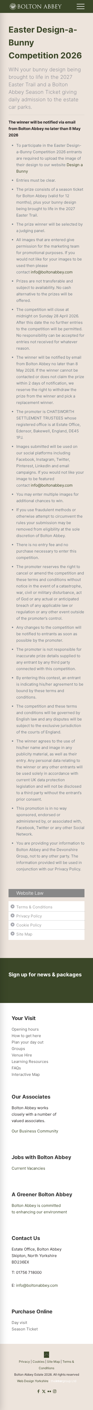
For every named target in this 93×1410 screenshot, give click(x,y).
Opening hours (25, 1029)
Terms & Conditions (34, 907)
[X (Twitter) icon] (44, 1391)
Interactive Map (26, 1074)
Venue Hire (22, 1055)
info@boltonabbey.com (52, 272)
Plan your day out (27, 1042)
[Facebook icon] (38, 1391)
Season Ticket (25, 1329)
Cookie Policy (28, 925)
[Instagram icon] (55, 1391)
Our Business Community (35, 1131)
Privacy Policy (29, 916)
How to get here (26, 1035)
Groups (18, 1048)
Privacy (24, 1361)
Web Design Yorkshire (32, 1381)
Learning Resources (30, 1061)
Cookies (38, 1361)
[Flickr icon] (49, 1391)
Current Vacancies (28, 1168)
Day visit (19, 1322)
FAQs (16, 1068)
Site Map (24, 934)
